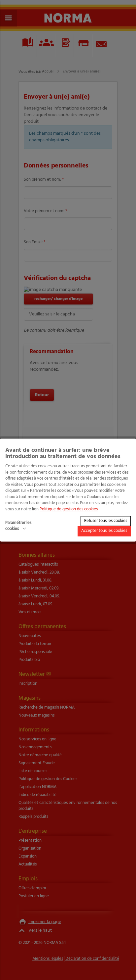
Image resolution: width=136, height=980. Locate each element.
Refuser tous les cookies (105, 520)
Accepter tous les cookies (104, 531)
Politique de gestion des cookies (69, 509)
